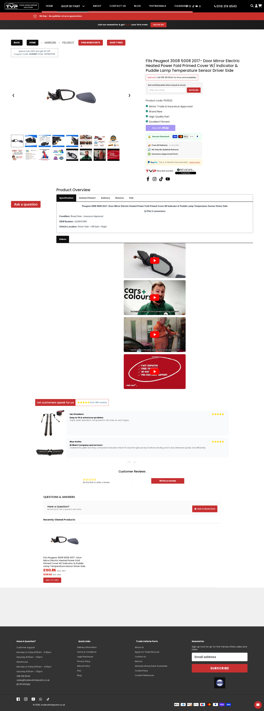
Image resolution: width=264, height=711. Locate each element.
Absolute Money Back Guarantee (151, 666)
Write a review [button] (167, 480)
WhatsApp (24, 684)
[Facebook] (148, 179)
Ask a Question (206, 508)
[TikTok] (161, 179)
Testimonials (157, 6)
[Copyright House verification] (219, 682)
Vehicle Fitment (87, 198)
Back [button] (17, 42)
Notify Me (193, 90)
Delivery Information (87, 647)
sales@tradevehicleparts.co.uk (33, 680)
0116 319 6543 (167, 77)
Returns (119, 198)
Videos (62, 239)
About (97, 6)
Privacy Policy (83, 661)
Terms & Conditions (86, 652)
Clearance (181, 6)
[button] (129, 463)
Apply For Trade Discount (147, 652)
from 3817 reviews (98, 402)
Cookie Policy (141, 670)
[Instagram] (154, 179)
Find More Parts (90, 42)
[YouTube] (168, 179)
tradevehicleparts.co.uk (53, 704)
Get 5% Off (158, 24)
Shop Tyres (116, 42)
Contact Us (118, 6)
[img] (84, 402)
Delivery (105, 198)
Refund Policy (83, 666)
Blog (137, 6)
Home (49, 6)
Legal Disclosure (85, 656)
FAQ (131, 198)
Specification (66, 198)
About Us (139, 647)
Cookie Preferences (144, 675)
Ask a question (26, 204)
